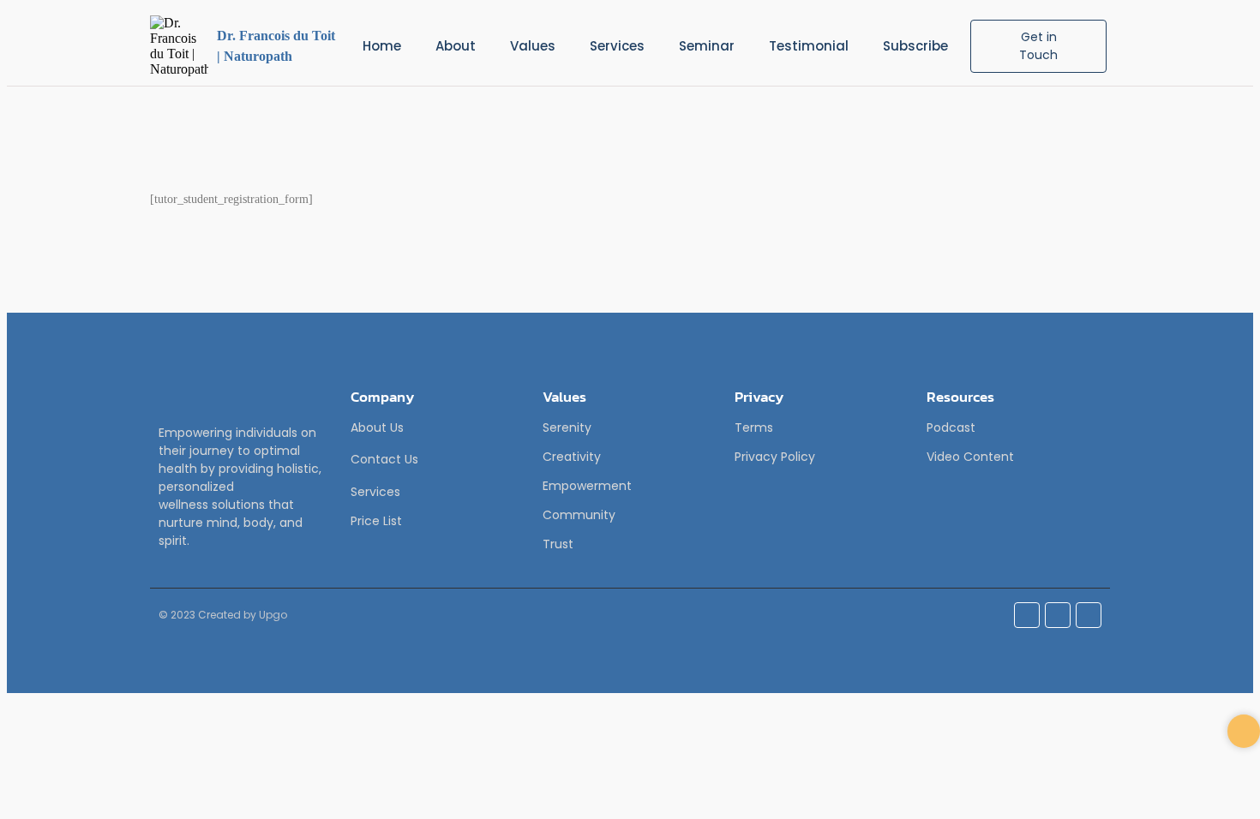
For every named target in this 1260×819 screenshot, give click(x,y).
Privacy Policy (775, 456)
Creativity (572, 456)
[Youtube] (1088, 615)
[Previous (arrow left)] (30, 409)
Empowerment (587, 485)
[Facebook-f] (1027, 615)
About (455, 46)
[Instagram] (1058, 615)
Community (579, 514)
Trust (558, 544)
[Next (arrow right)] (1230, 409)
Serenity (567, 427)
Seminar (707, 46)
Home (382, 46)
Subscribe (915, 46)
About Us (377, 427)
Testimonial (809, 46)
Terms (754, 427)
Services (617, 46)
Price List (376, 520)
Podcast (951, 427)
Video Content (970, 456)
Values (532, 46)
